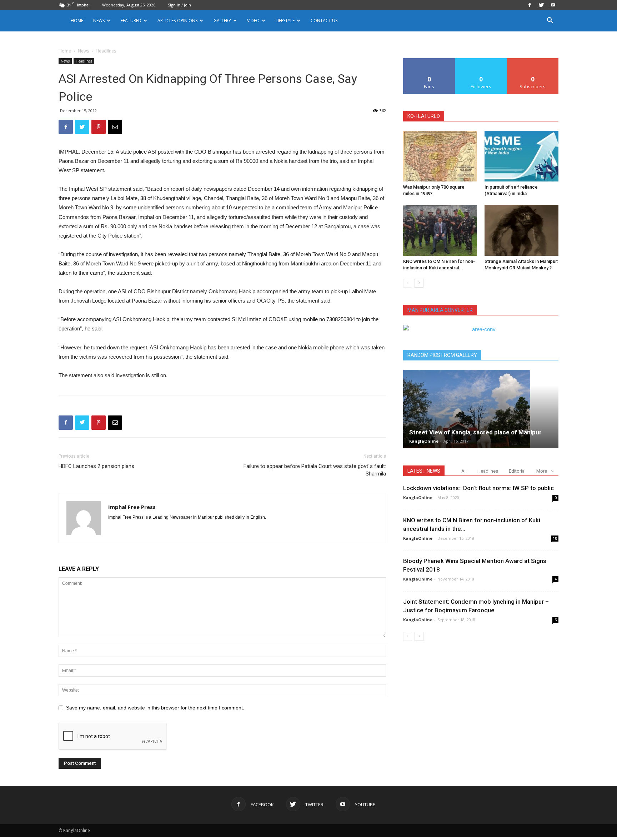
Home (77, 21)
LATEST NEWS (423, 471)
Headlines (84, 61)
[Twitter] (541, 5)
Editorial (517, 471)
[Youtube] (553, 5)
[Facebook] (529, 5)
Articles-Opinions (177, 21)
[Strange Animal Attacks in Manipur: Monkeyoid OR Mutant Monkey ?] (521, 230)
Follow (481, 61)
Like (429, 61)
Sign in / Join (179, 5)
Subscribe (533, 61)
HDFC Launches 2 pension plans (96, 466)
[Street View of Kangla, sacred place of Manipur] (480, 409)
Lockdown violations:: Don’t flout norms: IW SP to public (478, 488)
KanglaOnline (423, 441)
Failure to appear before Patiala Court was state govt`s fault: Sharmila (315, 470)
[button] (549, 21)
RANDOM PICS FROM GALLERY (442, 355)
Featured (131, 21)
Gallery (222, 21)
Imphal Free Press (132, 506)
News (83, 51)
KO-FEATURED (423, 116)
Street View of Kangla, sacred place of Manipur (475, 432)
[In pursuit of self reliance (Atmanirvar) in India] (521, 156)
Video (253, 21)
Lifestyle (285, 21)
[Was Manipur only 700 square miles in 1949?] (440, 156)
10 (555, 538)
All (464, 471)
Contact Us (324, 21)
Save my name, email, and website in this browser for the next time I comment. (155, 708)
